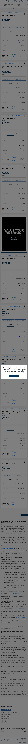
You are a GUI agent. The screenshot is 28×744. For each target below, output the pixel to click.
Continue (14, 376)
